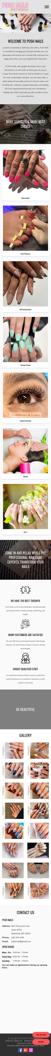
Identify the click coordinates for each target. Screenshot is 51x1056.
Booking (41, 1042)
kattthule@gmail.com (21, 941)
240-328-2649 (17, 937)
